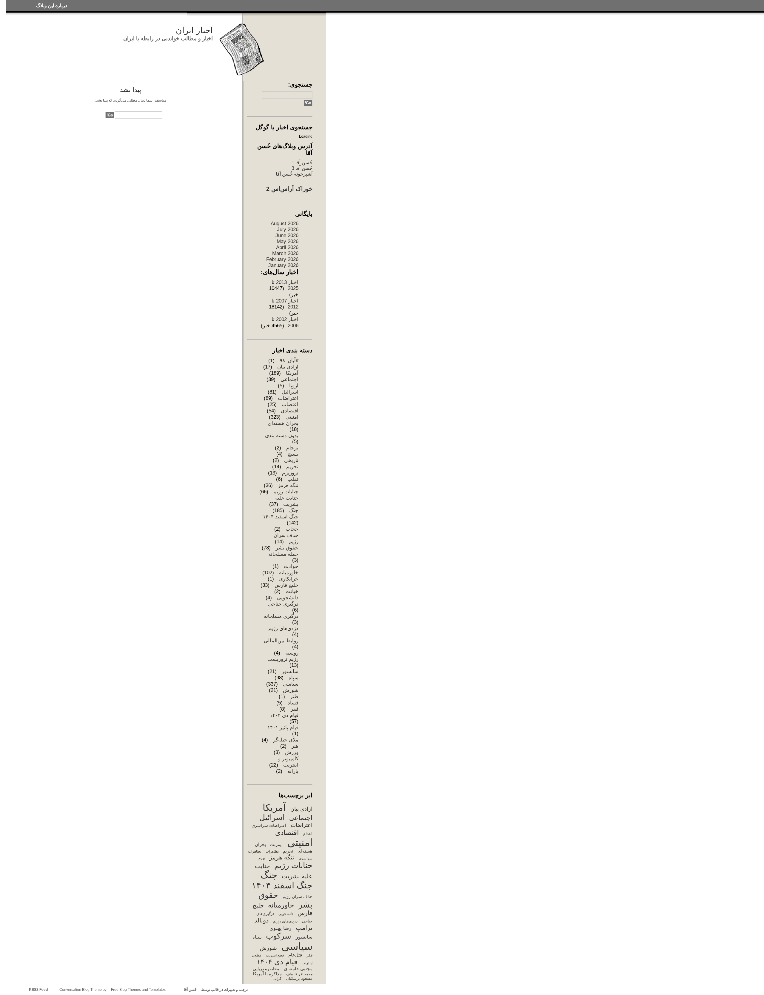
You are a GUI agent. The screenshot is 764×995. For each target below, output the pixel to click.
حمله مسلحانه (283, 554)
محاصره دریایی (266, 968)
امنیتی (292, 417)
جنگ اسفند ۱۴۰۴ (280, 517)
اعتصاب (290, 404)
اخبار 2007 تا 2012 (285, 304)
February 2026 (282, 259)
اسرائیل (290, 392)
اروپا (293, 386)
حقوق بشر (287, 548)
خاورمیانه (288, 572)
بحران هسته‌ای (283, 423)
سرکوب (278, 935)
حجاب (292, 529)
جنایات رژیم (285, 492)
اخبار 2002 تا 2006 (285, 322)
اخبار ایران (194, 30)
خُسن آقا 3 (302, 168)
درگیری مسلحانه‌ (281, 616)
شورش (290, 690)
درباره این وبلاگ (51, 5)
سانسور (290, 671)
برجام (292, 448)
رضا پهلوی (280, 928)
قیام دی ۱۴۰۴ (284, 715)
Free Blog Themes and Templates (138, 990)
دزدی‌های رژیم (283, 628)
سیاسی (290, 684)
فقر (294, 709)
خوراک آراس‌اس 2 (289, 188)
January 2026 (283, 265)
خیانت (292, 591)
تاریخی (291, 460)
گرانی (277, 978)
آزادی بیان (287, 367)
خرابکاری (288, 579)
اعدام (307, 833)
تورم (261, 858)
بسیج (293, 454)
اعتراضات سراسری (269, 825)
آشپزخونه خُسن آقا (294, 173)
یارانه (292, 771)
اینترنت (276, 844)
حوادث (291, 566)
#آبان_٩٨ (289, 360)
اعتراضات (288, 398)
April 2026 (287, 247)
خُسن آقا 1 (302, 162)
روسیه (291, 653)
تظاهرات (272, 851)
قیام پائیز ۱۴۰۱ (282, 727)
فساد (293, 703)
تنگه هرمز (288, 485)
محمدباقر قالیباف (299, 974)
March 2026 (285, 253)
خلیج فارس (286, 585)
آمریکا (292, 373)
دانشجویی (287, 598)
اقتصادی (289, 411)
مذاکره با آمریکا (267, 973)
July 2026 (287, 229)
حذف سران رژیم (297, 896)
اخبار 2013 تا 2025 (285, 285)
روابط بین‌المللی (281, 641)
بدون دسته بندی (281, 435)
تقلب (292, 479)
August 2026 (284, 223)
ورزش (291, 752)
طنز (294, 696)
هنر (295, 746)
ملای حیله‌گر (285, 740)
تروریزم (290, 473)
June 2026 (286, 235)
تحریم (292, 466)
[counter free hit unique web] (249, 990)
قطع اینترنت (275, 955)
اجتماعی (289, 379)
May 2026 (287, 241)
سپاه (293, 678)
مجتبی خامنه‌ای (298, 968)
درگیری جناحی (283, 604)
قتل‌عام (295, 954)
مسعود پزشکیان (299, 978)
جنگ (293, 510)
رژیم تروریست (282, 659)
